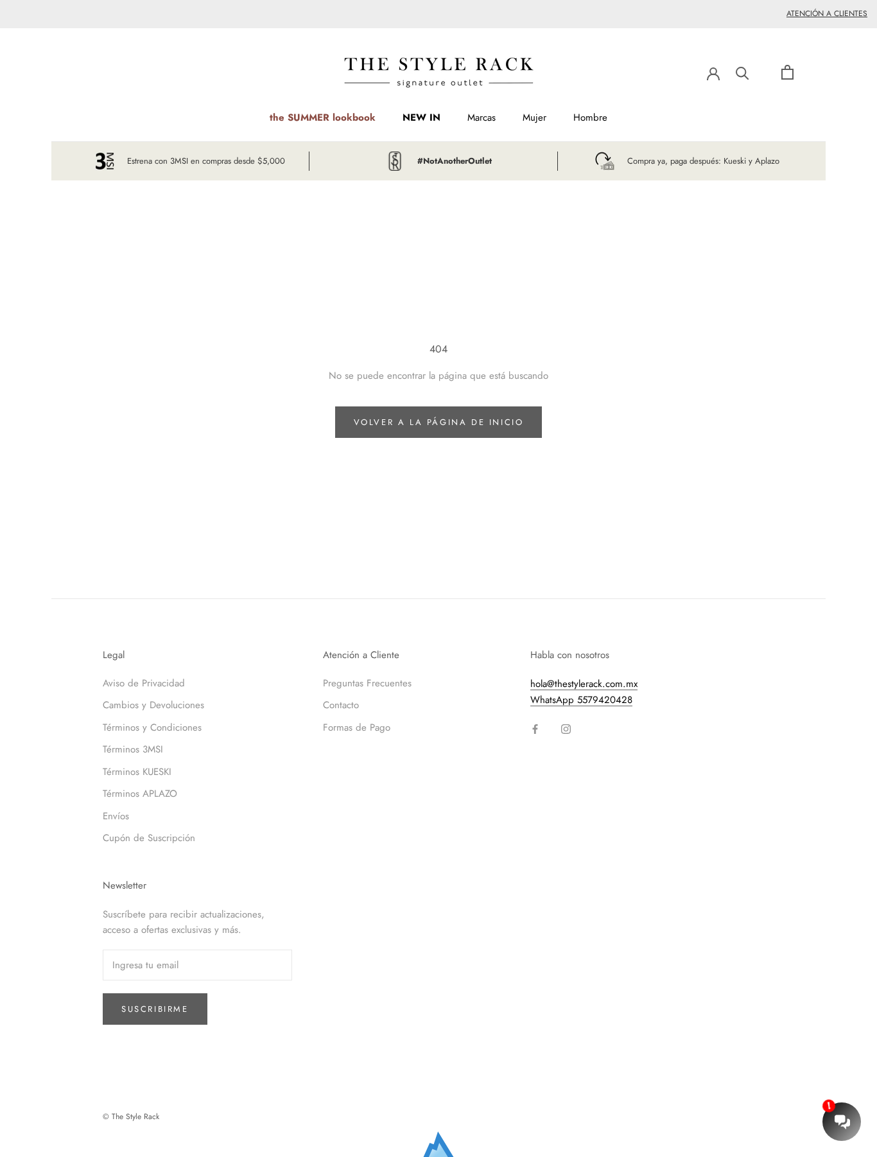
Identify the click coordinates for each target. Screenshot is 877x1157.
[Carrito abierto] (787, 72)
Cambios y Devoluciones (153, 705)
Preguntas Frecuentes (367, 683)
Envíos (116, 816)
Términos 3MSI (133, 749)
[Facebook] (535, 728)
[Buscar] (742, 72)
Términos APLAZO (140, 794)
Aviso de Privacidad (144, 683)
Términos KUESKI (137, 772)
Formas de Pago (356, 727)
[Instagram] (566, 728)
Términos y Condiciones (152, 727)
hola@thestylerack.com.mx (584, 684)
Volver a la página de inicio (439, 422)
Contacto (341, 705)
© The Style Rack (131, 1116)
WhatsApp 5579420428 (581, 700)
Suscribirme (155, 1009)
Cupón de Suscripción (149, 838)
